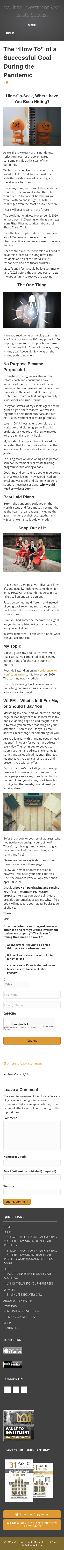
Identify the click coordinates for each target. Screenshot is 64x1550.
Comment (10, 1118)
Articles (12, 1328)
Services (9, 1290)
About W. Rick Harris (17, 1301)
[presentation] (29, 1024)
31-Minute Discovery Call (24, 1294)
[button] (32, 1514)
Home (10, 33)
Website (8, 1186)
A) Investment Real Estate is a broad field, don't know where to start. (28, 946)
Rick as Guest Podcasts (22, 1317)
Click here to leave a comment (22, 1063)
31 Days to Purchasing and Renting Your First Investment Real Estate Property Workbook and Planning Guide (30, 1257)
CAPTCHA (9, 1013)
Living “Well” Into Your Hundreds (30, 1283)
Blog (7, 1269)
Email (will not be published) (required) (29, 1171)
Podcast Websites (33, 1545)
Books (7, 1232)
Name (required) (14, 1157)
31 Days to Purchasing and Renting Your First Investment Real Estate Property (30, 1241)
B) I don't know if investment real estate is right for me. (31, 956)
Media (7, 1323)
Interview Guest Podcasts (24, 1311)
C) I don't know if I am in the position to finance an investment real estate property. (31, 969)
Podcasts (10, 1306)
